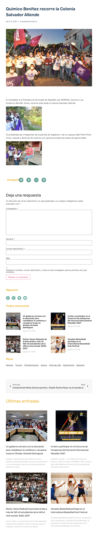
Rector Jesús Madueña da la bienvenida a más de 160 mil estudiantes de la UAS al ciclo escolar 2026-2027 (35, 344)
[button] (21, 180)
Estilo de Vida (55, 365)
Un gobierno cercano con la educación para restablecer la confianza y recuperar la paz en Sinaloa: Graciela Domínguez (34, 322)
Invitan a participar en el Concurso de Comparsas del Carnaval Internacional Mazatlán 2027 (80, 319)
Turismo (18, 365)
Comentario (12, 209)
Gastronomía (68, 365)
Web (8, 258)
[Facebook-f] (8, 298)
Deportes (80, 365)
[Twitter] (19, 298)
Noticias (9, 365)
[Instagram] (14, 298)
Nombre (10, 239)
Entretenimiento (31, 365)
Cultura (44, 365)
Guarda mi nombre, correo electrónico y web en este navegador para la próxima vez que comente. (46, 271)
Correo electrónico (15, 249)
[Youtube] (25, 298)
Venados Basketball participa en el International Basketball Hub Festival (79, 342)
